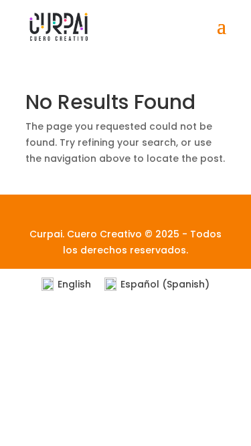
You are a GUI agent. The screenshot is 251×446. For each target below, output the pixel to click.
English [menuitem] (74, 284)
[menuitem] (66, 284)
